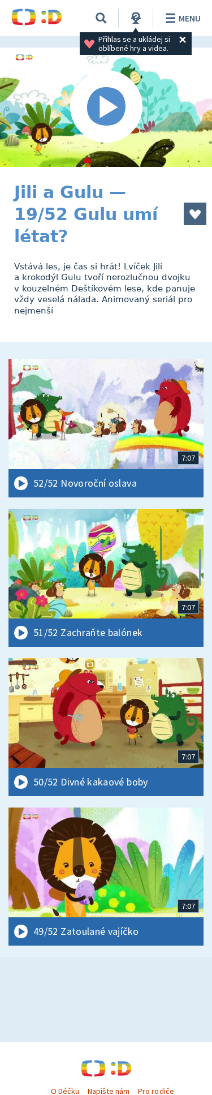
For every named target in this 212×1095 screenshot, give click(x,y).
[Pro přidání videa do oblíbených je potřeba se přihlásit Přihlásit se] (195, 214)
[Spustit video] (106, 107)
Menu (190, 18)
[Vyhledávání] (101, 18)
